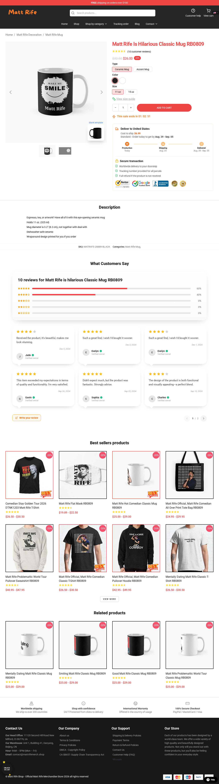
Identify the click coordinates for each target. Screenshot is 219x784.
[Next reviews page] (204, 418)
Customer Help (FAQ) (124, 754)
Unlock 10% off (7, 769)
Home (9, 34)
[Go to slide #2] (65, 151)
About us (64, 735)
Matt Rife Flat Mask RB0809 (76, 503)
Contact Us (118, 749)
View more (109, 599)
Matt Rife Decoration (29, 34)
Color (115, 74)
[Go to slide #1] (47, 151)
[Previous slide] (10, 92)
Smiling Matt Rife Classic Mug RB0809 (82, 673)
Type (115, 63)
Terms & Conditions (70, 740)
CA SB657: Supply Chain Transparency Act (82, 754)
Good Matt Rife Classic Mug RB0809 (134, 673)
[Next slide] (101, 92)
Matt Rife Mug (54, 34)
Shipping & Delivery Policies (127, 735)
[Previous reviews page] (187, 418)
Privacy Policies (68, 745)
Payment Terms (121, 740)
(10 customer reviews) (139, 51)
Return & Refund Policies (126, 745)
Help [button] (213, 780)
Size (114, 86)
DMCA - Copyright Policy (72, 749)
